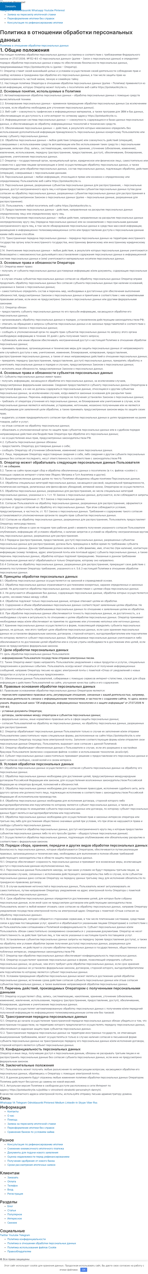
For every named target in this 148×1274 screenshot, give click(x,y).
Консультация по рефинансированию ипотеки (35, 22)
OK (83, 1269)
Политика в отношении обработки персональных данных (34, 45)
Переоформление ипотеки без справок (30, 18)
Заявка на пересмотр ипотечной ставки (31, 14)
